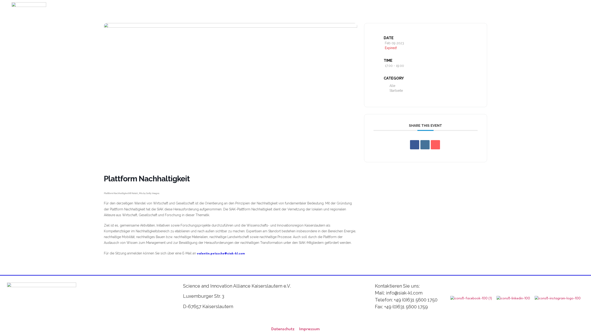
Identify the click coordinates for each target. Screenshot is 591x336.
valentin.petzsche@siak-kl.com (221, 253)
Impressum (309, 329)
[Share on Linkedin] (425, 144)
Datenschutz (283, 329)
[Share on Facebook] (414, 144)
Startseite (396, 90)
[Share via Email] (435, 144)
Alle (392, 86)
